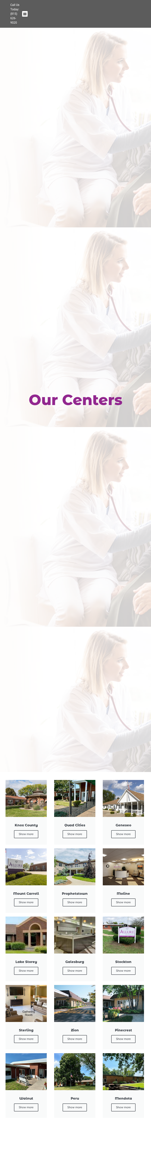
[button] (25, 14)
